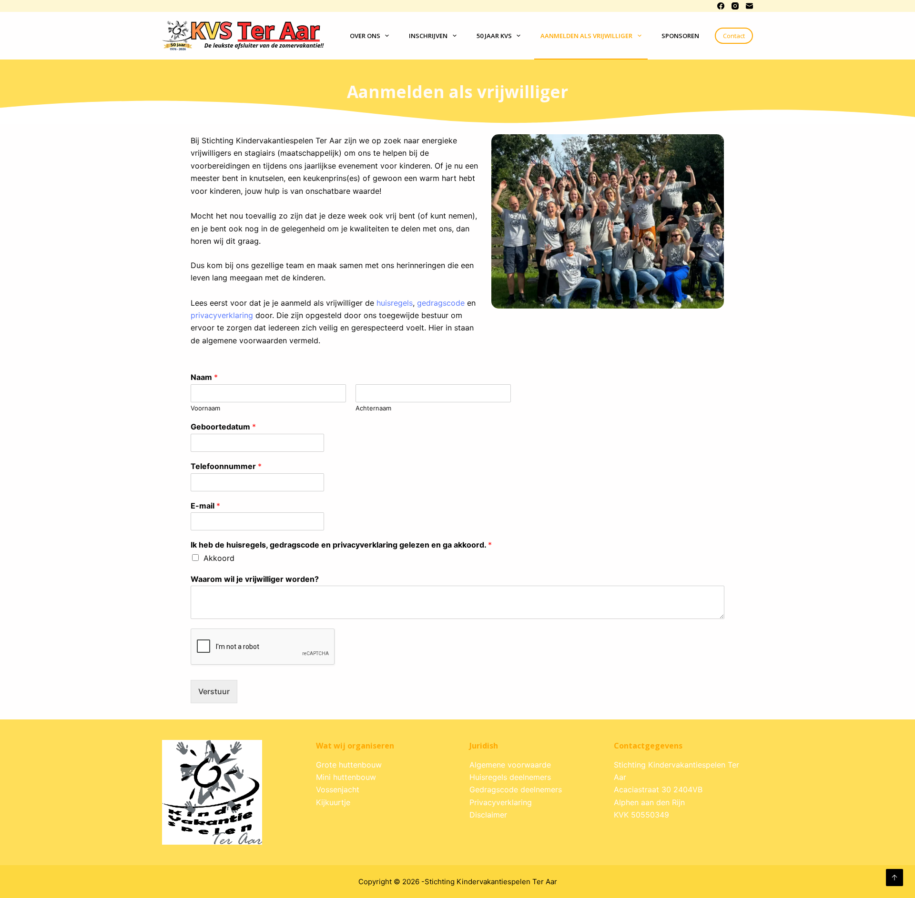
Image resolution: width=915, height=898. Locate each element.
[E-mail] (749, 6)
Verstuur (214, 691)
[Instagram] (735, 6)
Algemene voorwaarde (510, 764)
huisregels (394, 303)
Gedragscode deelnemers (515, 789)
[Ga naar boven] (894, 877)
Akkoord (218, 558)
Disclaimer (488, 814)
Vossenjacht (337, 789)
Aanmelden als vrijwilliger (586, 35)
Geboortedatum (223, 426)
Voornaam (205, 408)
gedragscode (441, 303)
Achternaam (373, 408)
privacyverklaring (222, 315)
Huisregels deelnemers (510, 777)
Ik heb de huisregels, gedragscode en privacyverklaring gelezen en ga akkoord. (341, 544)
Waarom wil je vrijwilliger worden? (255, 579)
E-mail (205, 505)
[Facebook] (720, 6)
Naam (204, 377)
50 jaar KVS (494, 35)
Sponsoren (680, 35)
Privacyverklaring (500, 802)
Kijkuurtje (333, 802)
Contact (734, 35)
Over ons (365, 35)
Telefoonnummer (226, 466)
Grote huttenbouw (349, 764)
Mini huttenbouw (346, 777)
